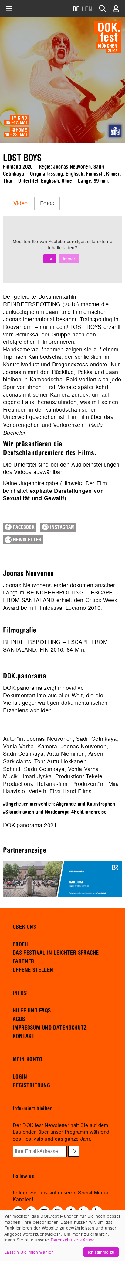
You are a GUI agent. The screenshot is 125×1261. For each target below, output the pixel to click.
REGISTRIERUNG (31, 1085)
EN (88, 9)
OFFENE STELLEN (33, 970)
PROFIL (21, 944)
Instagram (62, 527)
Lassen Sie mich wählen (29, 1252)
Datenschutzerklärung (73, 1240)
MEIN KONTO (27, 1059)
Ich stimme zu (101, 1252)
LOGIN (20, 1077)
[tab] (20, 203)
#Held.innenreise (88, 812)
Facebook (23, 527)
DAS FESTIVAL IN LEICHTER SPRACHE (56, 953)
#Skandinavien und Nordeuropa (36, 812)
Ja (50, 259)
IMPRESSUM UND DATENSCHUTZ (50, 1028)
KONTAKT (24, 1036)
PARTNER (23, 961)
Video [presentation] (20, 203)
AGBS (19, 1019)
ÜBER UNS (24, 927)
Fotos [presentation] (47, 203)
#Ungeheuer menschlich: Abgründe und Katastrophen (59, 804)
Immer (69, 259)
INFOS (20, 993)
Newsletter (27, 540)
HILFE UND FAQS (32, 1011)
